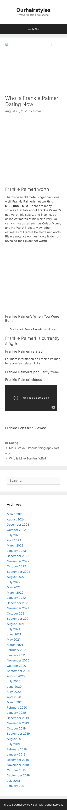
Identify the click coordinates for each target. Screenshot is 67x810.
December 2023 (18, 524)
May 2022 (14, 587)
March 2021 (15, 645)
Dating (13, 443)
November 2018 (18, 765)
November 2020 (18, 660)
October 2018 (16, 770)
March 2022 (15, 592)
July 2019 (13, 744)
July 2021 (13, 629)
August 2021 (15, 624)
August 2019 (15, 739)
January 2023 (16, 551)
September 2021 (18, 618)
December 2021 (18, 603)
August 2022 (16, 577)
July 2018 (13, 780)
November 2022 (18, 561)
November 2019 (18, 723)
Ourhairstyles (33, 10)
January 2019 (16, 754)
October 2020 (16, 665)
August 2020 (16, 676)
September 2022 (18, 571)
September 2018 (18, 775)
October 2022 (16, 566)
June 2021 (14, 634)
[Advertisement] (33, 153)
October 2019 (16, 728)
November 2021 (18, 608)
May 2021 (13, 639)
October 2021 (16, 613)
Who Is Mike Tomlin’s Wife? (27, 458)
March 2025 (15, 514)
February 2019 (17, 749)
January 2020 (16, 712)
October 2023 (16, 530)
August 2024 (16, 519)
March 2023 (15, 545)
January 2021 (16, 655)
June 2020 (14, 686)
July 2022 (13, 582)
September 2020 (18, 671)
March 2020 (15, 702)
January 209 (15, 786)
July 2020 (13, 681)
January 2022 (16, 597)
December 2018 (18, 760)
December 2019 (18, 718)
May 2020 (14, 692)
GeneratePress (54, 804)
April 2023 (14, 540)
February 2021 (17, 650)
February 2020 (17, 707)
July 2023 (13, 535)
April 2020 (14, 697)
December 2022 (18, 556)
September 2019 (18, 733)
